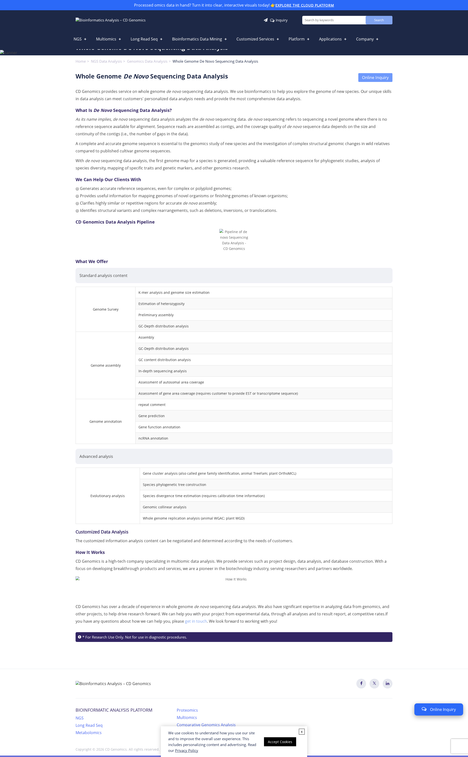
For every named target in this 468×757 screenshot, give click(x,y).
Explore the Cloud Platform (304, 5)
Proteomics (187, 710)
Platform (297, 39)
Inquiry (282, 20)
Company (365, 39)
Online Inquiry (375, 77)
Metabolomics (89, 732)
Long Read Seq (144, 39)
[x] (374, 683)
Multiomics (106, 39)
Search (379, 20)
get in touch (196, 621)
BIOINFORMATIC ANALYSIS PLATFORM (114, 710)
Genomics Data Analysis (147, 61)
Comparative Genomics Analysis (206, 725)
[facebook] (361, 683)
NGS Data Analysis (106, 61)
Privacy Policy (186, 750)
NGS (78, 39)
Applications (330, 39)
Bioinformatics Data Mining (197, 39)
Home (81, 61)
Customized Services (255, 39)
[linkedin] (387, 683)
